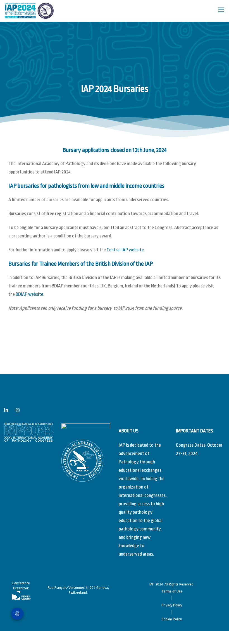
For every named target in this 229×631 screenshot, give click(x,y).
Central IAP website (125, 250)
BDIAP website (29, 294)
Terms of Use (171, 591)
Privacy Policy (171, 605)
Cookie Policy (172, 619)
